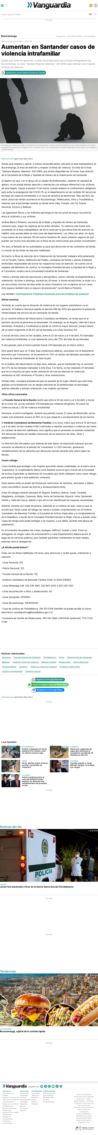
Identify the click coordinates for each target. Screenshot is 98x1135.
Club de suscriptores (11, 1100)
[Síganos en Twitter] (45, 1086)
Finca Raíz (36, 1093)
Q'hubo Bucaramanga (48, 1101)
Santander (24, 1095)
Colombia (74, 761)
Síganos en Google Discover (49, 679)
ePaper (5, 1095)
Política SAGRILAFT (83, 1114)
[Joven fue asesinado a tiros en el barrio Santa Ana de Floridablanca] (49, 855)
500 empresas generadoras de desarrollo (49, 1095)
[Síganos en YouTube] (53, 1086)
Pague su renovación (11, 1097)
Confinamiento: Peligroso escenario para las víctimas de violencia (52, 294)
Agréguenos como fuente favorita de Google (25, 73)
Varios (34, 1100)
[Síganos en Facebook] (41, 1086)
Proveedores (8, 1119)
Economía (24, 1108)
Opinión (23, 1110)
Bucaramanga (89, 36)
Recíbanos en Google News (50, 690)
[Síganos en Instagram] (49, 1086)
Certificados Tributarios (7, 1116)
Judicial (3, 884)
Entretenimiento (26, 1100)
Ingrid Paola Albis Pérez (23, 159)
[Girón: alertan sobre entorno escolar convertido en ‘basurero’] (11, 766)
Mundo (23, 1106)
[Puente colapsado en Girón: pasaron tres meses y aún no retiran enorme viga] (11, 752)
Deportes (23, 1104)
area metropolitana (74, 36)
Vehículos (35, 1095)
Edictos (34, 1102)
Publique (35, 1104)
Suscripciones (8, 1093)
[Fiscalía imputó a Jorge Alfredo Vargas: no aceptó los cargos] (59, 766)
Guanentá (74, 747)
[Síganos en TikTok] (57, 1086)
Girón (24, 761)
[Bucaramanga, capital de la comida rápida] (49, 999)
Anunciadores (8, 1102)
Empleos (35, 1097)
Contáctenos (8, 1106)
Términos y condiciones (7, 1122)
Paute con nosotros (10, 1104)
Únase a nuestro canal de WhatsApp (50, 684)
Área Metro (24, 1093)
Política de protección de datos (11, 1111)
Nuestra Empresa (9, 1108)
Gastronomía (5, 1029)
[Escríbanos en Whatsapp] (60, 1086)
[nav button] (2, 5)
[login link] (95, 5)
